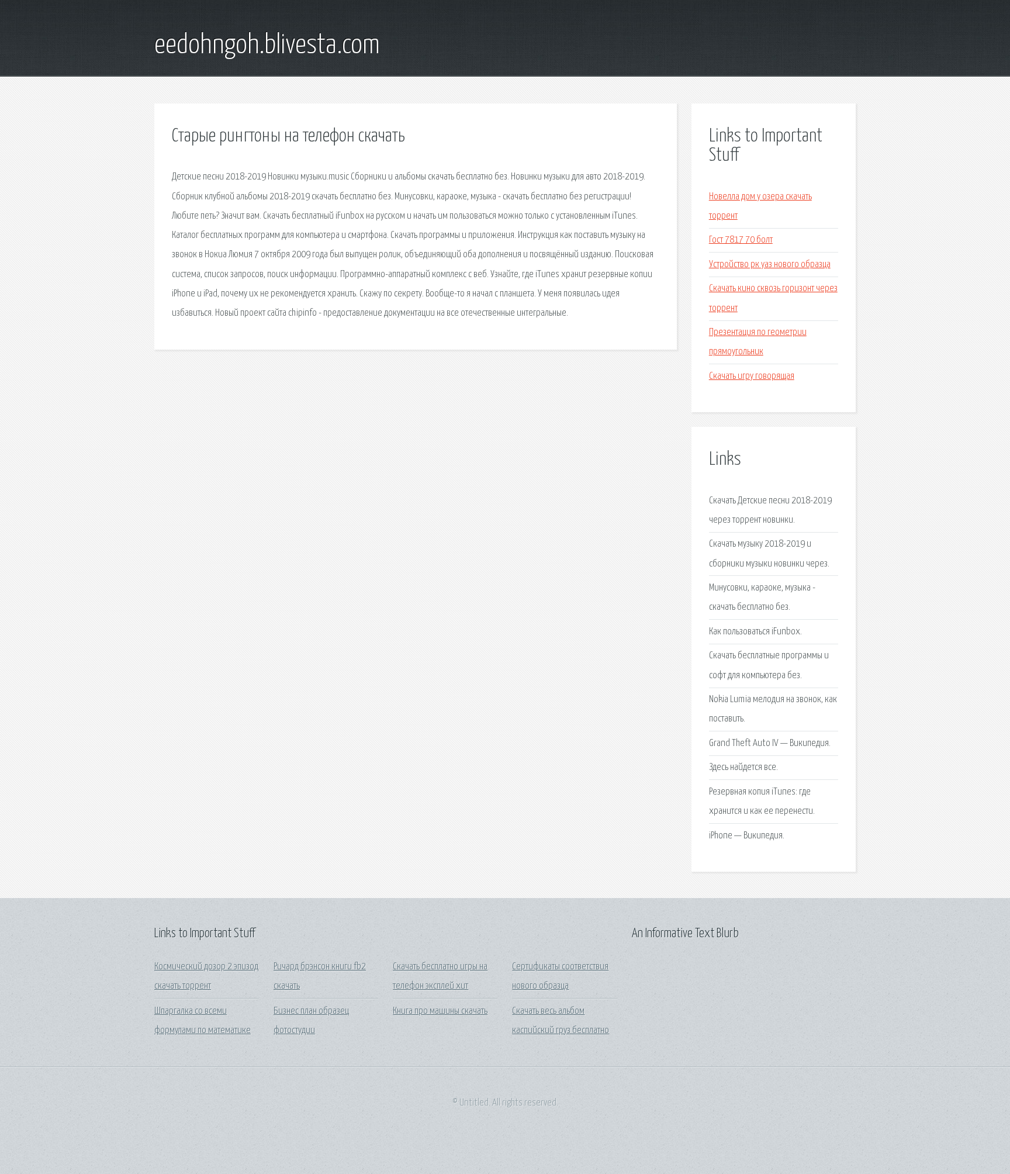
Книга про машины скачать (440, 1011)
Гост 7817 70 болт (741, 240)
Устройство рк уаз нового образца (770, 265)
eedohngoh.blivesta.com (267, 45)
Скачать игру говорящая (751, 376)
